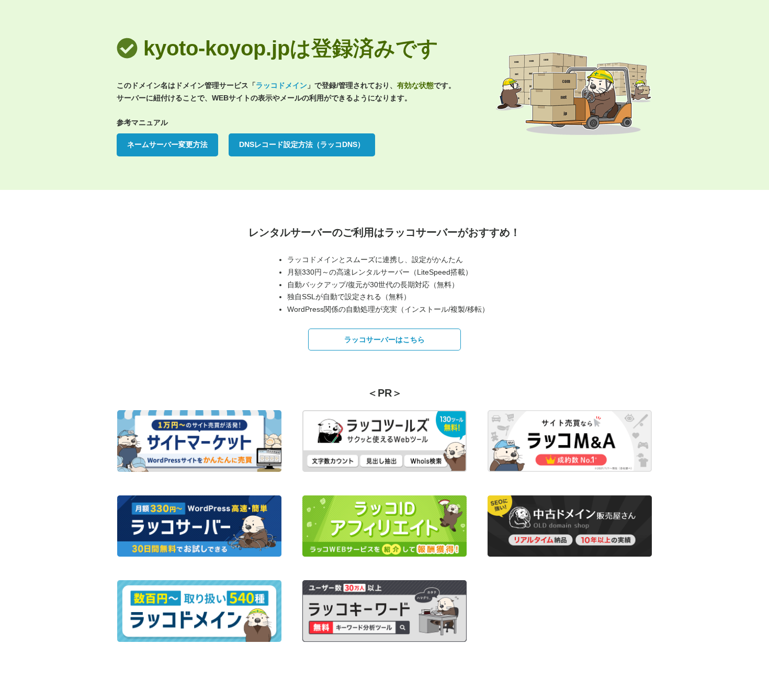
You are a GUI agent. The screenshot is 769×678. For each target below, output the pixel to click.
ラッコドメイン (281, 85)
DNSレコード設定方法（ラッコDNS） (302, 144)
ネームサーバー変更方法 (167, 144)
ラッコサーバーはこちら (384, 339)
